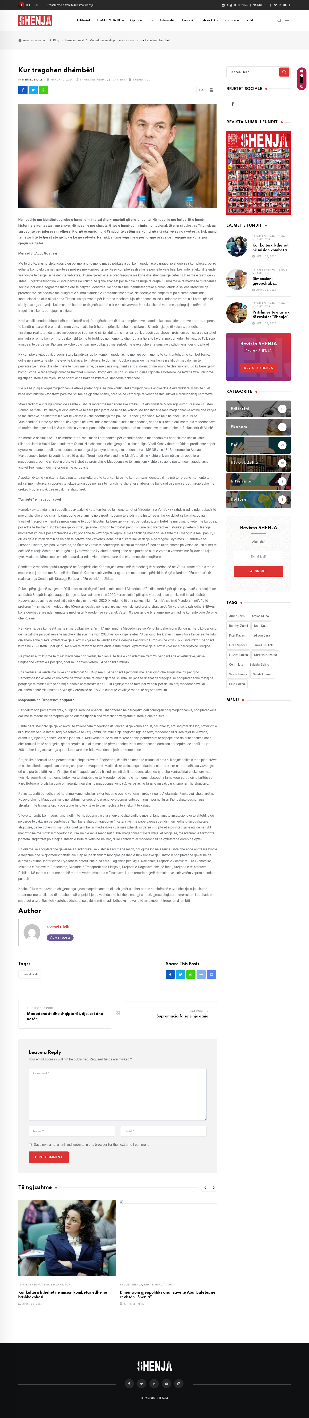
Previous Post (43, 1008)
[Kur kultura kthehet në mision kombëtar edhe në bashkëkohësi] (236, 246)
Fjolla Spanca (238, 645)
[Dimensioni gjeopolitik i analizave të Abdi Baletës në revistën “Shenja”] (236, 279)
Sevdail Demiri (262, 674)
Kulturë (230, 20)
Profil (249, 20)
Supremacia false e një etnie (183, 1016)
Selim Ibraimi (238, 674)
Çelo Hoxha (237, 684)
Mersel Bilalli (32, 79)
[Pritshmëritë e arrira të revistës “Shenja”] (236, 312)
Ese (150, 20)
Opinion (136, 20)
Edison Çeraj (262, 635)
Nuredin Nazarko (265, 655)
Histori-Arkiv (208, 20)
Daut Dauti (261, 626)
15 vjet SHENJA (29, 1284)
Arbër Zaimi (237, 616)
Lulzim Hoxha (238, 655)
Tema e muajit (52, 1284)
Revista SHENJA (258, 368)
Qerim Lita (236, 664)
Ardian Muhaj (260, 616)
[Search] (279, 20)
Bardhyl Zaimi (238, 626)
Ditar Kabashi (238, 635)
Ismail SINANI (263, 645)
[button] (205, 1187)
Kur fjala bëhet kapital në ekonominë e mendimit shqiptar (82, 5)
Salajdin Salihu (259, 664)
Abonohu (258, 571)
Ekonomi (186, 20)
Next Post (196, 1010)
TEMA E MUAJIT (108, 20)
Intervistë (167, 20)
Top (67, 1284)
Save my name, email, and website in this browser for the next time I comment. (91, 1145)
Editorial (83, 20)
